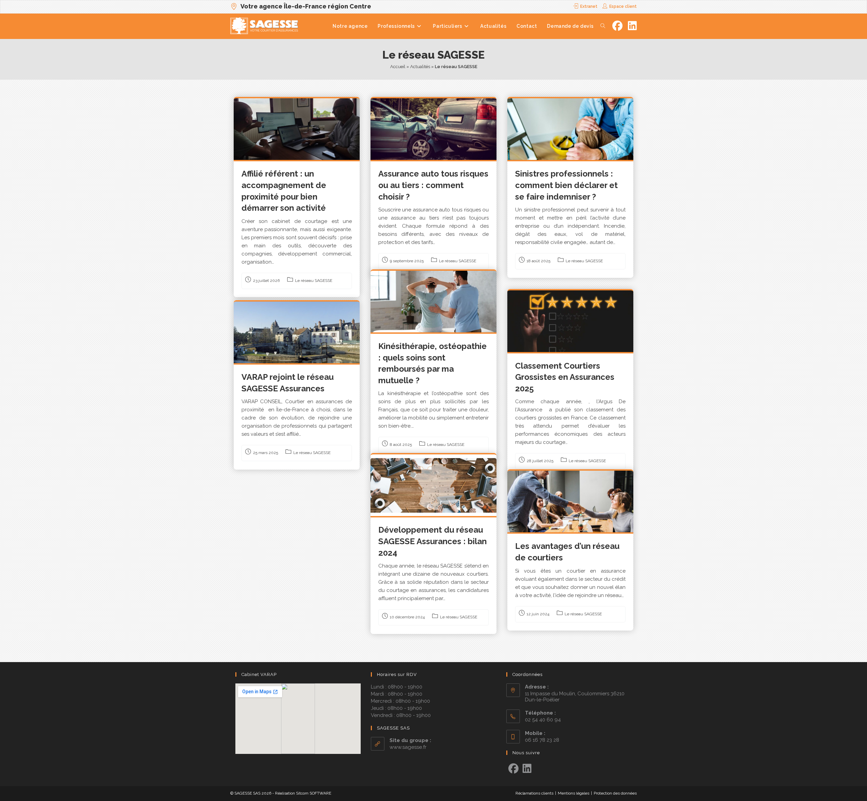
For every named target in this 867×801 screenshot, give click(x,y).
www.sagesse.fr (407, 747)
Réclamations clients (534, 793)
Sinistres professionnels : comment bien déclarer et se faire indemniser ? (566, 185)
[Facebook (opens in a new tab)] (617, 26)
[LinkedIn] (527, 769)
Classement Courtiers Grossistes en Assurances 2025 (564, 377)
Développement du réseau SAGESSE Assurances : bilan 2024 (432, 541)
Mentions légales (573, 793)
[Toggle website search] (603, 26)
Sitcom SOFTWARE (313, 793)
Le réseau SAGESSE (313, 280)
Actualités (420, 66)
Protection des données (615, 793)
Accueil (397, 66)
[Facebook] (513, 769)
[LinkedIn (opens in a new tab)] (632, 26)
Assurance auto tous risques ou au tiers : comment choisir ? (433, 185)
